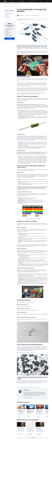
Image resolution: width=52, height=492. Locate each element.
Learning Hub (5, 6)
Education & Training (32, 1)
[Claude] (27, 19)
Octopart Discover (25, 387)
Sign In (47, 1)
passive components (28, 382)
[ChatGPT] (24, 19)
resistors (23, 48)
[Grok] (30, 19)
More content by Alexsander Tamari (28, 397)
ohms (32, 84)
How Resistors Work (7, 12)
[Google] (29, 19)
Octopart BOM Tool (37, 387)
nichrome (37, 116)
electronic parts (36, 382)
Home (4, 3)
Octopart (9, 6)
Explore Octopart (19, 387)
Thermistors (23, 156)
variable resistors (29, 136)
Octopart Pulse (31, 387)
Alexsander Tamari (21, 15)
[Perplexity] (26, 19)
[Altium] (5, 1)
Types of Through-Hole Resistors (9, 13)
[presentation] (47, 402)
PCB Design (8, 3)
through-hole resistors (38, 193)
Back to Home (33, 437)
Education (18, 3)
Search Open (40, 1)
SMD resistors (19, 346)
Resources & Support (21, 1)
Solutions (13, 1)
